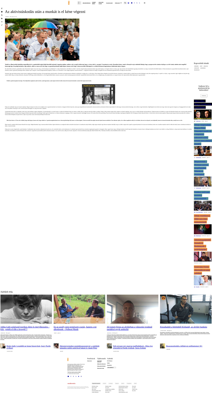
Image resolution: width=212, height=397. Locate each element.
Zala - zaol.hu (134, 390)
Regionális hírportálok (96, 383)
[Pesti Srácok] (72, 3)
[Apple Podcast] (81, 376)
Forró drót (94, 3)
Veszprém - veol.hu (134, 389)
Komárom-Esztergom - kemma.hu (123, 387)
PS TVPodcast (109, 360)
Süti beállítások (110, 367)
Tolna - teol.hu (134, 386)
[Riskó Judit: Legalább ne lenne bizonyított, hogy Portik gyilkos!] (2, 345)
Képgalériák (109, 365)
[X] (137, 3)
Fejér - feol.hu (107, 387)
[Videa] (132, 3)
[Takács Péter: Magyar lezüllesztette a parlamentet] (203, 115)
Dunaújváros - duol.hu (108, 386)
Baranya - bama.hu (94, 387)
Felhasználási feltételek (101, 366)
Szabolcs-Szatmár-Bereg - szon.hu (123, 392)
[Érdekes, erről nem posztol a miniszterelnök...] (203, 206)
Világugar (109, 3)
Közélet (104, 383)
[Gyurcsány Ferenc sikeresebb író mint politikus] (203, 280)
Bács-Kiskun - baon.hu (95, 386)
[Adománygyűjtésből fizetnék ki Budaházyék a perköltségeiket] (203, 257)
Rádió (135, 383)
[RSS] (139, 3)
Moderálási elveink (100, 368)
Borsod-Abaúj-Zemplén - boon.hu (96, 390)
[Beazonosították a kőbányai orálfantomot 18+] (162, 345)
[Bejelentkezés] (128, 3)
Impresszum (89, 360)
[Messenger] (1, 11)
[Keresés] (125, 3)
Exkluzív (61, 351)
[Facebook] (134, 3)
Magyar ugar (101, 3)
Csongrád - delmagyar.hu (95, 392)
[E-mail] (1, 21)
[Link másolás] (1, 25)
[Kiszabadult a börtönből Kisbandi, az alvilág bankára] (186, 309)
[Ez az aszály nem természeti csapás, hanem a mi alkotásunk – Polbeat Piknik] (79, 309)
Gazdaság (110, 383)
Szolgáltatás (129, 383)
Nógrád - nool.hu (121, 389)
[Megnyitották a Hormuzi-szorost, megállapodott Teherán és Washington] (203, 182)
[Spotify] (79, 376)
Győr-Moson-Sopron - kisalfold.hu (110, 389)
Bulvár (123, 383)
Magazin (116, 383)
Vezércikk (7, 16)
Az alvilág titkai (163, 330)
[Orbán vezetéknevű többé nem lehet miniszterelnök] (203, 229)
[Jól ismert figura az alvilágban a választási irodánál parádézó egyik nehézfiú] (132, 309)
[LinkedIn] (1, 18)
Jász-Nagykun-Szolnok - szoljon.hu (123, 386)
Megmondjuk (86, 3)
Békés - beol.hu (94, 389)
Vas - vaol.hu (134, 387)
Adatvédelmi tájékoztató (99, 361)
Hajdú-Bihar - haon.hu (108, 390)
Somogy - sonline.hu (121, 390)
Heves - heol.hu (107, 392)
